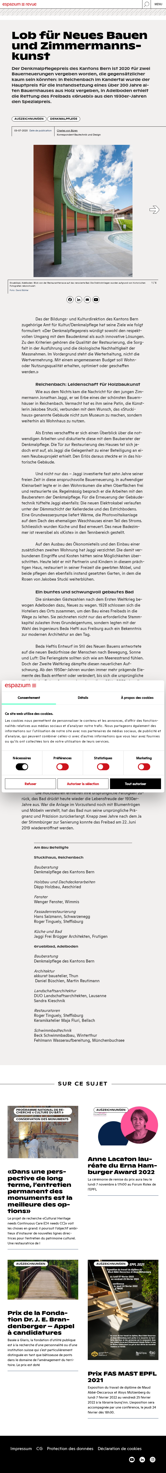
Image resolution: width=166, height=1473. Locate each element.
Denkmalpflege (63, 119)
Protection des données (70, 1449)
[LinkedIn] (78, 299)
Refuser (30, 784)
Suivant (154, 210)
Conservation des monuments (42, 1119)
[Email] (87, 299)
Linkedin (142, 1460)
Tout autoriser (135, 784)
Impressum (21, 1449)
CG (39, 1449)
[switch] (62, 766)
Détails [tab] (83, 697)
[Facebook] (70, 299)
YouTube (132, 1460)
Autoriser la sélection (83, 784)
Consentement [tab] (29, 697)
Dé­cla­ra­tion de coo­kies (120, 1449)
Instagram (153, 1460)
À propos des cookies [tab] (137, 697)
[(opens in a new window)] (96, 299)
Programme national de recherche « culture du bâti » (40, 1111)
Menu (159, 4)
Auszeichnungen (29, 119)
